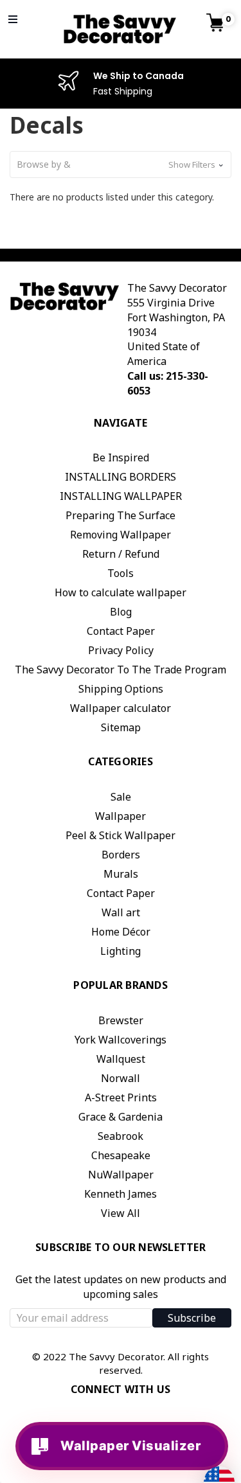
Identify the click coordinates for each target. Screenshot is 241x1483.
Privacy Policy (121, 650)
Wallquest (120, 1059)
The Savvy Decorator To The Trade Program (120, 669)
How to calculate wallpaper (120, 592)
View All (120, 1213)
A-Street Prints (121, 1097)
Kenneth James (120, 1194)
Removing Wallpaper (120, 535)
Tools (120, 573)
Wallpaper (120, 816)
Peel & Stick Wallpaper (120, 835)
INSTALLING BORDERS (120, 477)
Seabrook (120, 1136)
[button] (120, 164)
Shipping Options (120, 689)
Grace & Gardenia (120, 1117)
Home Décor (120, 932)
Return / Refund (120, 554)
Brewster (120, 1020)
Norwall (120, 1078)
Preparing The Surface (120, 515)
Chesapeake (120, 1155)
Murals (120, 874)
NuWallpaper (121, 1175)
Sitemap (121, 727)
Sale (121, 797)
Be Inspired (121, 457)
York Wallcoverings (120, 1040)
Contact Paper (121, 631)
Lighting (120, 951)
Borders (121, 855)
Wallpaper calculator (120, 708)
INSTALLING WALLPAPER (121, 496)
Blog (121, 612)
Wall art (121, 912)
